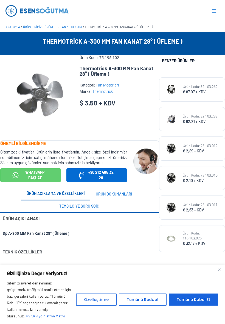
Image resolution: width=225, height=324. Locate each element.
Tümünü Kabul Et (193, 299)
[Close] (219, 269)
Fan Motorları (107, 85)
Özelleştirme (96, 299)
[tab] (55, 194)
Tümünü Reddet (143, 299)
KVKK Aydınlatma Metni (45, 316)
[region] (112, 294)
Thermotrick (102, 91)
